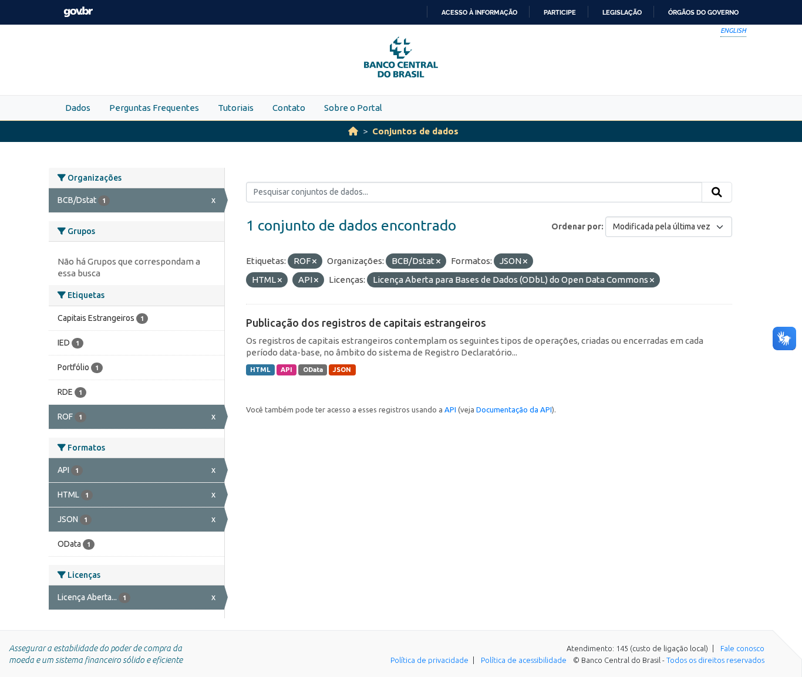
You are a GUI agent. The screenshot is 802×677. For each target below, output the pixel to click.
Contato (288, 108)
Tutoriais (236, 108)
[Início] (353, 131)
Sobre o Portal (353, 108)
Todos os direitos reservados (715, 660)
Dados (77, 108)
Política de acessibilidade (524, 660)
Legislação (622, 12)
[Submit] (717, 192)
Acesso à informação (479, 12)
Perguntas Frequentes (154, 108)
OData (313, 369)
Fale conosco (742, 648)
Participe (560, 12)
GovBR (78, 12)
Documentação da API (514, 409)
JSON (342, 369)
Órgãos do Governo (703, 12)
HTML (260, 369)
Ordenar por (576, 226)
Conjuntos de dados (415, 131)
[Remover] (314, 261)
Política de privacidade (429, 660)
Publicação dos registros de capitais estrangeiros (366, 323)
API (286, 369)
